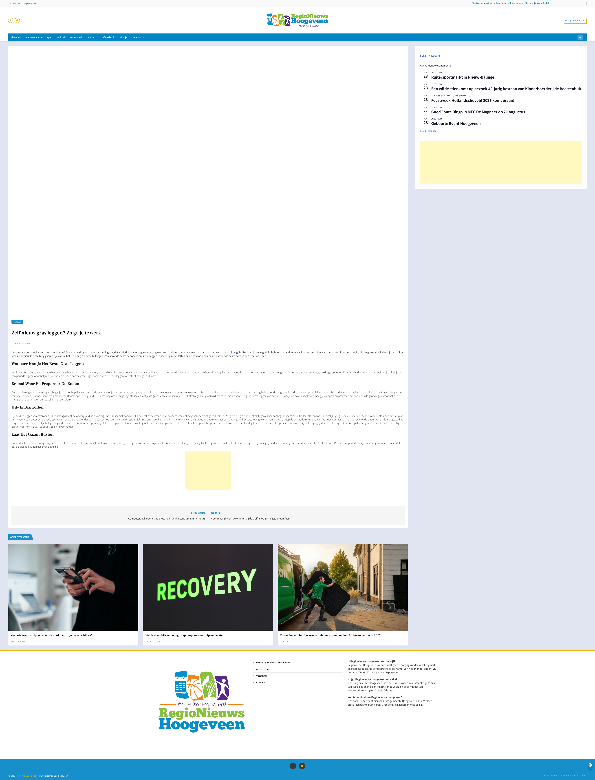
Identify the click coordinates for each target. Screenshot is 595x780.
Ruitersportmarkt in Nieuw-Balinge (462, 77)
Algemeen (16, 37)
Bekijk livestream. (430, 55)
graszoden (40, 372)
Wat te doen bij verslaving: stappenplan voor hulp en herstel (184, 635)
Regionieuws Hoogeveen (28, 775)
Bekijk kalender (428, 130)
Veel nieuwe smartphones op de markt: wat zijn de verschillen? (52, 635)
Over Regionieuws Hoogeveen (273, 662)
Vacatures (261, 675)
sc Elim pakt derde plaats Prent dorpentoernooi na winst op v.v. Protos (511, 3)
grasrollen (230, 352)
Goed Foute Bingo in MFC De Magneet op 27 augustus (478, 111)
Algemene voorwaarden (573, 775)
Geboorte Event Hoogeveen (456, 123)
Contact (260, 682)
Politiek (61, 37)
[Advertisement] (208, 470)
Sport (50, 37)
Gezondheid (76, 37)
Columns (136, 37)
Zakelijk (123, 37)
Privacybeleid (551, 775)
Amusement (32, 37)
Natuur (91, 37)
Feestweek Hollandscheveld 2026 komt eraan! (472, 100)
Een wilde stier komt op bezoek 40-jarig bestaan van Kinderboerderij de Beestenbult (506, 88)
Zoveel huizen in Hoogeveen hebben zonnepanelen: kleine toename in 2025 (330, 635)
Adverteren (262, 669)
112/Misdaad (107, 37)
